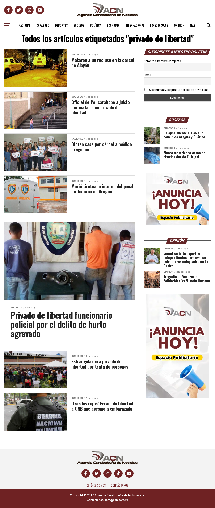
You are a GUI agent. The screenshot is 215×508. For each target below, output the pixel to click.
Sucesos (78, 25)
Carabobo (42, 25)
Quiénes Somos (96, 485)
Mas (192, 25)
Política (95, 25)
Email (147, 75)
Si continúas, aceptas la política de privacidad (178, 90)
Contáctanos (119, 485)
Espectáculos (159, 25)
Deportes (61, 25)
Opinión (179, 25)
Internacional (134, 25)
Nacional (24, 25)
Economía (113, 25)
